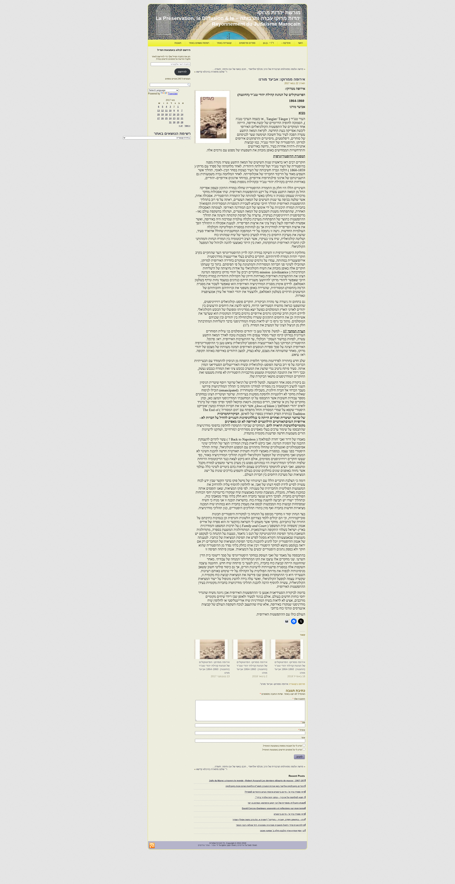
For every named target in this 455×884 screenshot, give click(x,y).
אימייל (301, 730)
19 (162, 114)
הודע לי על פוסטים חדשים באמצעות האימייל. (282, 749)
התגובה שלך (299, 699)
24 (170, 118)
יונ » (181, 125)
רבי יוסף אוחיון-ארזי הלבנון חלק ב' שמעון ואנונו (283, 830)
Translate (173, 93)
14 (182, 114)
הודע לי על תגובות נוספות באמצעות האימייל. (282, 746)
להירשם (182, 71)
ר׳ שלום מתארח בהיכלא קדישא (211, 71)
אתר (303, 737)
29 (178, 122)
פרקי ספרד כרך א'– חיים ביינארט (290, 814)
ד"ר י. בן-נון (268, 43)
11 (166, 110)
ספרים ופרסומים (247, 43)
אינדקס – (285, 43)
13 (158, 110)
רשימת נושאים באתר (199, 43)
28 (182, 122)
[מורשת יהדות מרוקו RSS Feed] (152, 845)
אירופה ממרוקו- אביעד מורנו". (273, 684)
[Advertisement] (240, 56)
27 (158, 118)
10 (170, 110)
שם (303, 722)
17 (170, 114)
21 (182, 118)
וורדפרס (241, 845)
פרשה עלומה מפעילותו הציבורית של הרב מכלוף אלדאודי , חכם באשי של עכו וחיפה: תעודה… (257, 69)
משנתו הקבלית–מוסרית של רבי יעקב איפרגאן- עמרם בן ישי (277, 803)
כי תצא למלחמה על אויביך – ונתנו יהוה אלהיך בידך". (280, 797)
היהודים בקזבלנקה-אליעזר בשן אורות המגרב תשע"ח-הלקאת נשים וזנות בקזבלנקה (266, 786)
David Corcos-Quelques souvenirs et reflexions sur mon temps (274, 808)
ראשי (300, 43)
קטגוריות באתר (224, 43)
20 (158, 114)
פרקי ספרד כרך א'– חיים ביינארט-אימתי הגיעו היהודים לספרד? (275, 792)
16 (174, 114)
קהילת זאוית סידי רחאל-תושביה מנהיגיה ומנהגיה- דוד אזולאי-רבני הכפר (271, 825)
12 (162, 110)
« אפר (187, 125)
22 (178, 118)
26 (162, 118)
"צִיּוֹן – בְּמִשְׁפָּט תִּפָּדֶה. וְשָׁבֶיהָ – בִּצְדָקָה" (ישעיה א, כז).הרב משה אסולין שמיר (269, 819)
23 (174, 118)
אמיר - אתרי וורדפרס (207, 845)
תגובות (178, 43)
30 (174, 122)
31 (170, 122)
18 (166, 114)
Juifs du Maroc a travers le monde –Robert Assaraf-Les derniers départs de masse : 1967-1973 (257, 780)
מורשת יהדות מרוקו (279, 12)
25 (166, 118)
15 (178, 114)
